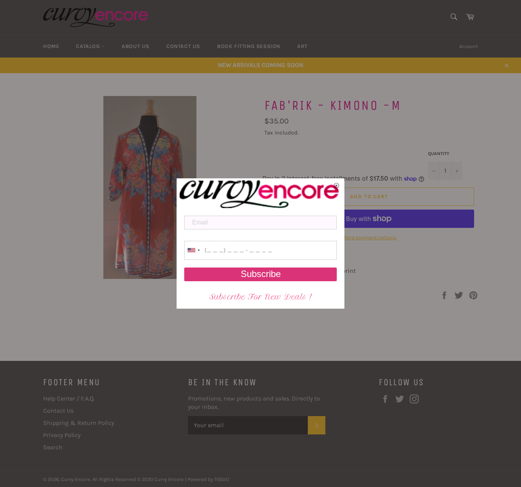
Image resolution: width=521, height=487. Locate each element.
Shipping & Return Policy (78, 422)
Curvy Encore (75, 479)
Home (51, 46)
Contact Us (183, 46)
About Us (136, 46)
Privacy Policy (61, 435)
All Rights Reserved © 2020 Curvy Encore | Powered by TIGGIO (160, 479)
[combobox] (193, 250)
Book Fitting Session (248, 46)
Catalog (88, 46)
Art (302, 46)
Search (53, 447)
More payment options (369, 237)
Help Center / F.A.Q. (69, 398)
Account (468, 46)
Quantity (438, 153)
